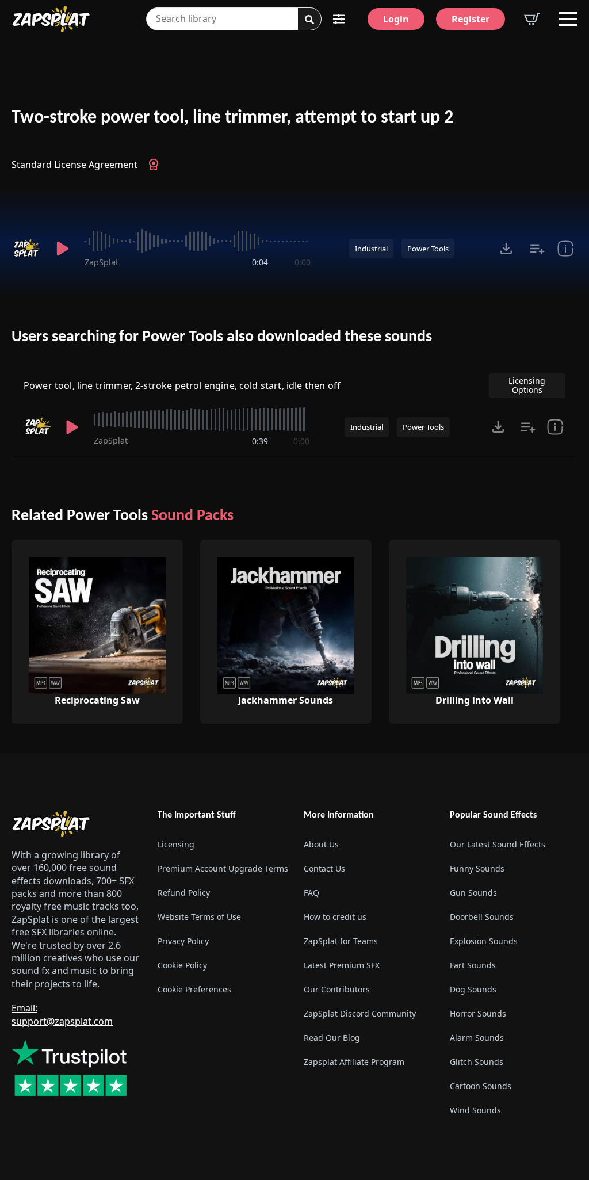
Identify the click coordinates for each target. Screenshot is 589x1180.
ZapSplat (101, 262)
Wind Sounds (475, 1110)
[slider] (198, 241)
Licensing (176, 844)
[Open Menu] (568, 19)
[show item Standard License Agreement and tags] (565, 248)
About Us (321, 844)
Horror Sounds (478, 1013)
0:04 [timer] (260, 262)
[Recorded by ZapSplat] (26, 248)
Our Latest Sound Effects (497, 844)
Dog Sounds (473, 989)
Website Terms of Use (199, 916)
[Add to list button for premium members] (537, 248)
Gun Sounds (473, 892)
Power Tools (428, 248)
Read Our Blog (332, 1037)
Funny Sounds (477, 868)
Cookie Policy (182, 965)
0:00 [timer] (302, 262)
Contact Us (324, 868)
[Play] (62, 248)
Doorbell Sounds (482, 916)
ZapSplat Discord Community (360, 1013)
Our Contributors (337, 989)
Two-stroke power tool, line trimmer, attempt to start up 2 (232, 118)
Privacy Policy (183, 940)
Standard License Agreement (74, 164)
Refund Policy (184, 892)
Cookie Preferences (194, 989)
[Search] (309, 19)
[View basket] (532, 19)
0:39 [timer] (260, 441)
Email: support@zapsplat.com (62, 1014)
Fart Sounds (473, 965)
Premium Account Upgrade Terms (221, 868)
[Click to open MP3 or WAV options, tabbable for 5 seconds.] (506, 248)
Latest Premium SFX (342, 965)
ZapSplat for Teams (341, 940)
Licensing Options (526, 385)
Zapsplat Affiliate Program (354, 1061)
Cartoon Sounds (480, 1085)
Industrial (371, 248)
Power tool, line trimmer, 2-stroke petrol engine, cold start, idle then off (182, 385)
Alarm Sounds (477, 1037)
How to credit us (335, 916)
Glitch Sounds (476, 1061)
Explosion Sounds (484, 940)
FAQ (311, 892)
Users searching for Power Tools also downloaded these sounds (222, 337)
